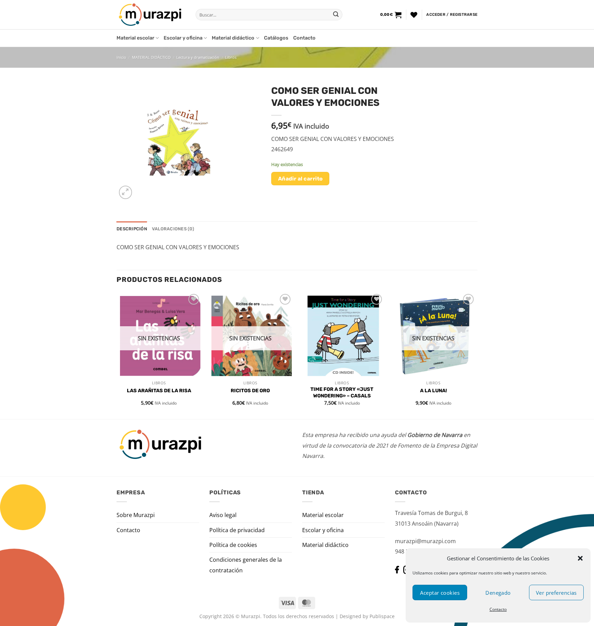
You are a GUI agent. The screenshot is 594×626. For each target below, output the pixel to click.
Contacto (498, 609)
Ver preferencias (556, 592)
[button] (580, 558)
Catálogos (276, 38)
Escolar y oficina (183, 38)
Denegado (498, 592)
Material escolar (135, 38)
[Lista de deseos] (413, 14)
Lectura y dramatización (197, 57)
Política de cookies (233, 545)
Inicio (121, 57)
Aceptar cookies (440, 592)
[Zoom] (125, 192)
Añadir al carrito (300, 178)
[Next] (475, 355)
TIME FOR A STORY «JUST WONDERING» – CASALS (341, 392)
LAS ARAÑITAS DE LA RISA (159, 391)
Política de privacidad (237, 530)
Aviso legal (222, 515)
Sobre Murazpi (136, 515)
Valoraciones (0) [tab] (173, 228)
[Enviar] (336, 15)
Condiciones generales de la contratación (245, 565)
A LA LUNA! (433, 391)
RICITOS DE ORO (250, 391)
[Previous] (117, 355)
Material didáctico (233, 38)
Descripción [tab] (132, 228)
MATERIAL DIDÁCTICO (151, 57)
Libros (230, 57)
